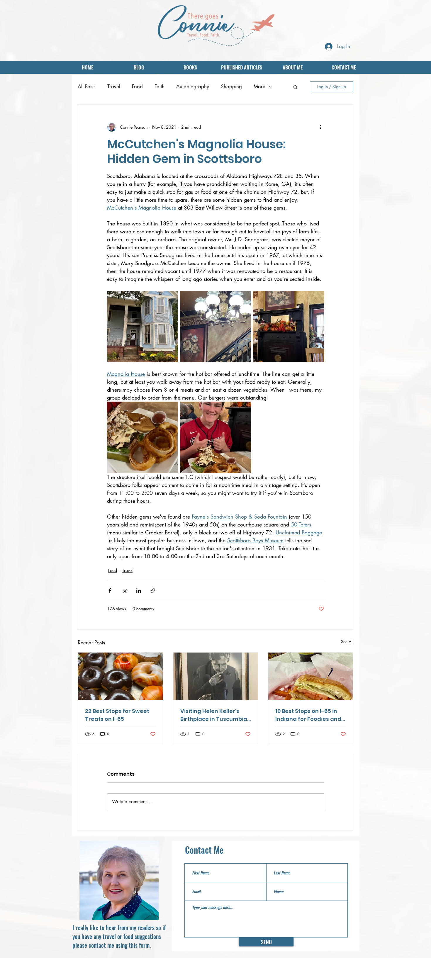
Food (137, 86)
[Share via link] (153, 590)
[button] (295, 86)
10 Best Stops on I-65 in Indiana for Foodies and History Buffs (308, 715)
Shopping (231, 86)
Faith (159, 86)
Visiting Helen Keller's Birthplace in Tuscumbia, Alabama (214, 715)
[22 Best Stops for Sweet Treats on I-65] (120, 676)
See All (347, 641)
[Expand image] (142, 326)
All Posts (87, 86)
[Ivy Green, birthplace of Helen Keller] (215, 676)
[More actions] (320, 126)
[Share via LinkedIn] (138, 590)
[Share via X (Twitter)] (124, 590)
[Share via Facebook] (110, 590)
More (259, 86)
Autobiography (192, 86)
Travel (113, 86)
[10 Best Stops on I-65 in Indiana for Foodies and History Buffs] (310, 676)
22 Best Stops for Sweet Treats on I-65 (117, 715)
